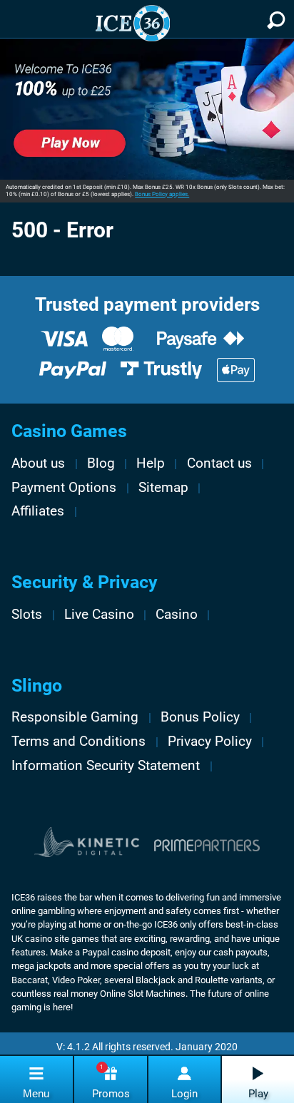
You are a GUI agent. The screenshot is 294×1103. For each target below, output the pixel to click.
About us (38, 463)
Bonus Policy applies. (162, 194)
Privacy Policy (210, 741)
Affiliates (37, 511)
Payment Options (63, 488)
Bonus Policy (200, 717)
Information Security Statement (105, 766)
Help (150, 463)
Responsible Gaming (74, 717)
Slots (26, 614)
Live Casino (99, 614)
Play (258, 1093)
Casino (177, 614)
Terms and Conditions (78, 741)
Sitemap (163, 488)
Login (184, 1093)
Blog (101, 463)
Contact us (219, 463)
